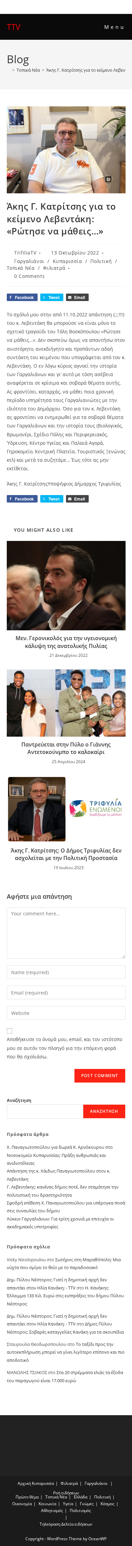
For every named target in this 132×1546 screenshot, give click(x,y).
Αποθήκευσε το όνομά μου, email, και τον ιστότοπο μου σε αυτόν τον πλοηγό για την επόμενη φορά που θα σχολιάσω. (64, 1047)
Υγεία (68, 1504)
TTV (13, 26)
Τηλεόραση (50, 1524)
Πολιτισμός (80, 1510)
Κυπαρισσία (67, 261)
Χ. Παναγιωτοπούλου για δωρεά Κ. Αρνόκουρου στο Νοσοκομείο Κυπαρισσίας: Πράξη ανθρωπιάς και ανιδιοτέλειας (60, 1155)
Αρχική (24, 1483)
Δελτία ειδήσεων (76, 1524)
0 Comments (29, 276)
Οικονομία (22, 1504)
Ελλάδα (80, 1497)
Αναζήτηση (19, 1100)
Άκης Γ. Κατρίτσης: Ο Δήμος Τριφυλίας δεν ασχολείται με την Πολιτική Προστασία (66, 854)
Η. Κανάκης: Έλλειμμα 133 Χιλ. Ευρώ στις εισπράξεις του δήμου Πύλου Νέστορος (65, 1296)
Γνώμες (87, 1504)
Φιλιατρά (54, 268)
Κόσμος (107, 1504)
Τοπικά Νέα (21, 268)
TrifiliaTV (25, 252)
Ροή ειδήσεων (66, 1493)
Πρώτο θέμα (27, 1497)
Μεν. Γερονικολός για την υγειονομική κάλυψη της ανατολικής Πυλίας (66, 641)
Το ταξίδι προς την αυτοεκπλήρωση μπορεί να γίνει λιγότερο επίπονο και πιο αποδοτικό (66, 1352)
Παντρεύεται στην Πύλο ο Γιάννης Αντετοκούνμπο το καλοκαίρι (66, 748)
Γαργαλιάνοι (29, 261)
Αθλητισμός (52, 1510)
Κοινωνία (47, 1504)
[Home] (8, 70)
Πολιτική (101, 261)
